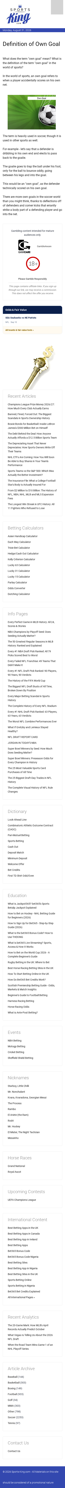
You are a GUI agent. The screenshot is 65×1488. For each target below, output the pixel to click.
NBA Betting (14, 1040)
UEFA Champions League (22, 1199)
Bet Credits (14, 869)
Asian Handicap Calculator (23, 536)
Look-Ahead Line (17, 819)
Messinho (13, 1138)
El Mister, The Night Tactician (24, 1132)
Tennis (11, 1423)
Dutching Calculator (19, 594)
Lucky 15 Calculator (19, 576)
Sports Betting (16, 841)
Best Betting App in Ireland (22, 1239)
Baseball (12, 1376)
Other (11, 1411)
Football (12, 1394)
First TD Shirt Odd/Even (21, 875)
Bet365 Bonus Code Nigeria (23, 1256)
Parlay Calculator (17, 582)
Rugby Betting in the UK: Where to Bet (28, 962)
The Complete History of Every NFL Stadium (32, 705)
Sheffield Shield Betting (20, 1057)
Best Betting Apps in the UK (23, 1227)
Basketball (14, 1382)
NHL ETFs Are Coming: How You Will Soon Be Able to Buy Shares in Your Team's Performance (31, 461)
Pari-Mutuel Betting (18, 835)
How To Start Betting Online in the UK (28, 973)
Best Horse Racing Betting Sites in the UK (30, 968)
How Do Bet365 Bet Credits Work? (27, 979)
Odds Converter (16, 588)
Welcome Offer (16, 864)
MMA (11, 1405)
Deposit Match (16, 852)
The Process (14, 1103)
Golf (10, 1400)
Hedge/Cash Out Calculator (23, 553)
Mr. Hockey (14, 1126)
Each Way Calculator (19, 542)
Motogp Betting (16, 1046)
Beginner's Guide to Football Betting (27, 995)
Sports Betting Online (19, 1279)
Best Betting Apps (18, 1245)
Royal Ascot (14, 1171)
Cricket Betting (16, 1052)
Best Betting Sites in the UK (23, 1274)
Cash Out (13, 846)
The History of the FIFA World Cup (26, 680)
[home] (19, 14)
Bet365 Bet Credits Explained (24, 1291)
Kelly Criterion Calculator (21, 559)
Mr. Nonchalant (16, 1091)
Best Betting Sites (17, 1262)
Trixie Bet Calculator (19, 547)
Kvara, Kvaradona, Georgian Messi (27, 1097)
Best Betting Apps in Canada (24, 1233)
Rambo (12, 1109)
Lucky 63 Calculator (19, 565)
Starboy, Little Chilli (18, 1085)
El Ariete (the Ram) (18, 1114)
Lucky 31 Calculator (19, 570)
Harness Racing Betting (21, 1001)
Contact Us (14, 1451)
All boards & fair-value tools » (19, 330)
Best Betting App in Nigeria (23, 1268)
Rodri (11, 1120)
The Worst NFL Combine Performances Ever (32, 721)
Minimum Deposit (17, 858)
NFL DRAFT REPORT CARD (23, 737)
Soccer (11, 1417)
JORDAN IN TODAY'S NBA (22, 742)
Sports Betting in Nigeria (21, 1285)
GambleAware (44, 246)
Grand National (16, 1166)
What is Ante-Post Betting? (23, 1012)
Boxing (12, 1388)
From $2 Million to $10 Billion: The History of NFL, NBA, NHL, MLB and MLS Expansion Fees (32, 494)
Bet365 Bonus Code (19, 1251)
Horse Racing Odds (18, 1006)
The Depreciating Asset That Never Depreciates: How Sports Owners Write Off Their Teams (31, 447)
